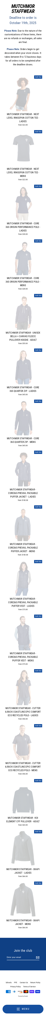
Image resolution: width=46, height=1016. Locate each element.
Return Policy (35, 982)
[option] (23, 417)
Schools (9, 982)
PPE (15, 982)
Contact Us (24, 982)
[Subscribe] (37, 957)
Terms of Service (29, 987)
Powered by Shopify (23, 996)
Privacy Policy (15, 987)
